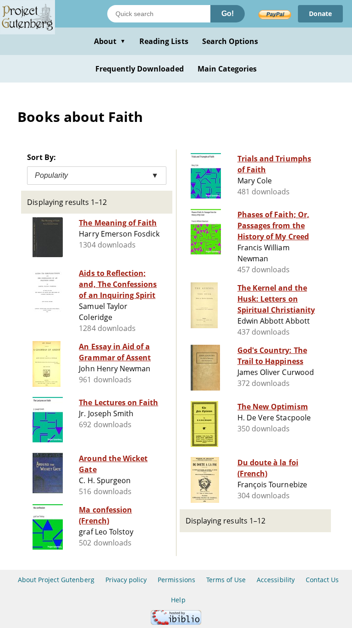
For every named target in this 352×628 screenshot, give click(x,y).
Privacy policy (126, 579)
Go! (227, 13)
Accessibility (276, 579)
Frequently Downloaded (139, 69)
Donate (320, 13)
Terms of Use (226, 579)
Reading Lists (163, 41)
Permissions (176, 579)
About (110, 41)
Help (178, 599)
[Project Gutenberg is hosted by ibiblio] (176, 622)
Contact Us (322, 579)
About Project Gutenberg (56, 579)
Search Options (230, 41)
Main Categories (227, 69)
